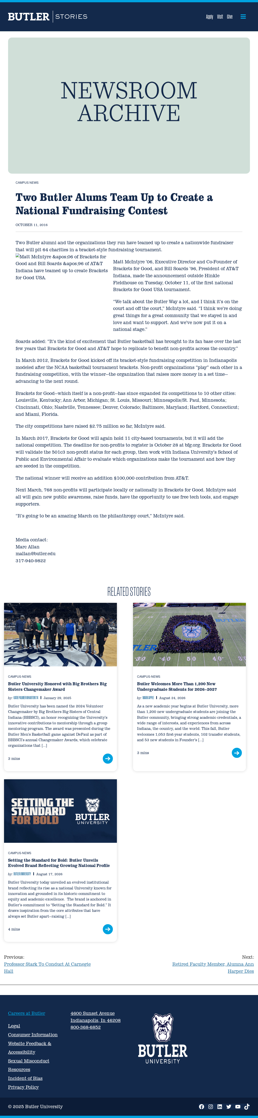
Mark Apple (148, 698)
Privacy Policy (23, 1087)
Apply (209, 16)
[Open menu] (243, 17)
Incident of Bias (25, 1078)
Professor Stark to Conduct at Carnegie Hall (47, 964)
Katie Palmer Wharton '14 (26, 698)
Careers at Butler (26, 1013)
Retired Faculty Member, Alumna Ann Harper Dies (213, 964)
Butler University (22, 874)
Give (230, 16)
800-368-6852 (86, 1027)
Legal (14, 1026)
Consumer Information (33, 1035)
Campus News (27, 182)
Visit (220, 16)
